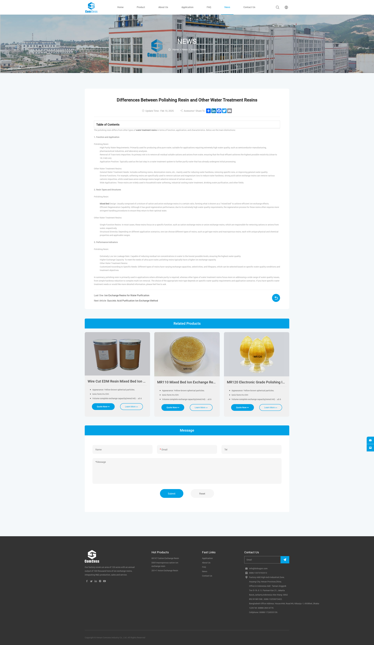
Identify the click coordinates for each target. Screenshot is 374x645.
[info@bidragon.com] (370, 440)
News (185, 49)
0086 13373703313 (258, 572)
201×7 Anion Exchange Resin (164, 570)
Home (120, 7)
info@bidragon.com (258, 568)
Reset (202, 493)
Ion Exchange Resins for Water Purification (126, 295)
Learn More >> (131, 406)
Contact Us (249, 7)
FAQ (209, 7)
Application (187, 7)
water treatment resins (146, 130)
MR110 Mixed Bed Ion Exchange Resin (187, 382)
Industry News (198, 49)
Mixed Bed (104, 203)
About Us (163, 7)
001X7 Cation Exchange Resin (165, 558)
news (227, 7)
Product (141, 7)
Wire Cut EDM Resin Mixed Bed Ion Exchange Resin (117, 381)
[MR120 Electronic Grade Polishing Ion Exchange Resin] (256, 354)
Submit (171, 493)
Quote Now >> (103, 406)
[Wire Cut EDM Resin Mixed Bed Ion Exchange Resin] (117, 353)
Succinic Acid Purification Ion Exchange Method (132, 300)
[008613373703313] (370, 447)
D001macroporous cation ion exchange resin (164, 564)
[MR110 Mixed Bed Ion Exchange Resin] (187, 354)
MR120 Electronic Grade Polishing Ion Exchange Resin (256, 382)
